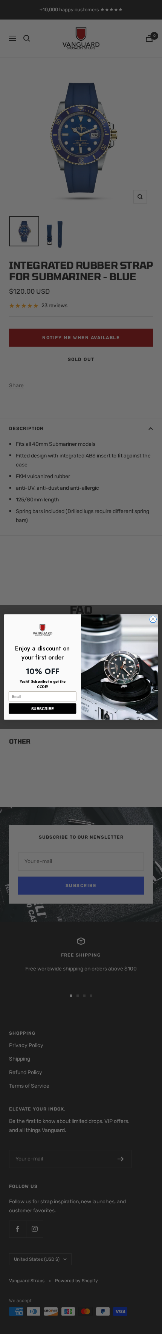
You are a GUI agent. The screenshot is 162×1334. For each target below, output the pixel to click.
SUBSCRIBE (42, 708)
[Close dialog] (153, 619)
